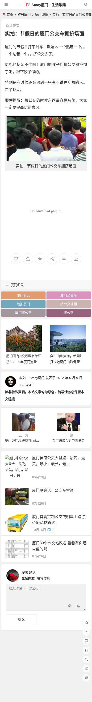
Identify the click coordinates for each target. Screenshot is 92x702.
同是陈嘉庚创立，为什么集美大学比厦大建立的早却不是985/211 (66, 362)
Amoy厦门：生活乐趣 (48, 5)
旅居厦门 (24, 14)
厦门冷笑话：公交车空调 (53, 490)
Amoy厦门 (37, 378)
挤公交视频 (68, 304)
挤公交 (69, 313)
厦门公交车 (68, 295)
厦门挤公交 (23, 313)
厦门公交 (23, 295)
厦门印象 (41, 14)
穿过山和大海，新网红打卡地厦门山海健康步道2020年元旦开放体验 (23, 362)
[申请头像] (81, 574)
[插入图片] (78, 606)
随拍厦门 (23, 304)
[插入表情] (70, 606)
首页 (10, 14)
